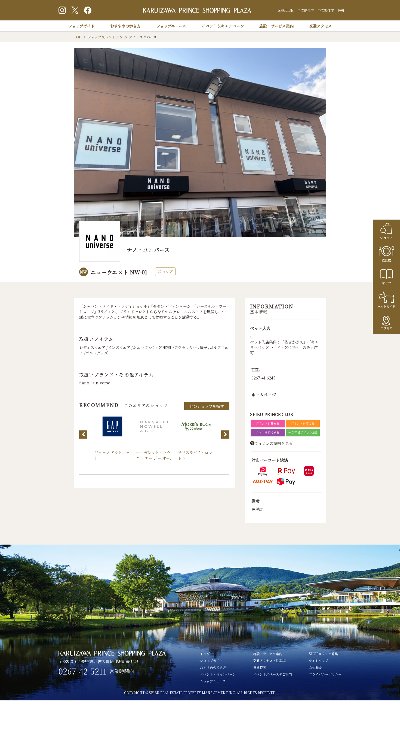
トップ (205, 653)
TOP (77, 37)
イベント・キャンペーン (218, 674)
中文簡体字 (305, 10)
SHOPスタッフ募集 (323, 653)
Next (225, 434)
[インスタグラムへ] (62, 10)
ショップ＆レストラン (105, 37)
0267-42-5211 (83, 671)
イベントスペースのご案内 (272, 674)
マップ (167, 271)
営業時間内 (121, 671)
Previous (83, 434)
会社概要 (315, 667)
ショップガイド (81, 26)
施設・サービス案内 (276, 26)
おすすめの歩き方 (125, 26)
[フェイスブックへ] (87, 10)
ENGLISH (286, 10)
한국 (341, 10)
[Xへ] (75, 10)
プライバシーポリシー (325, 674)
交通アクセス (320, 26)
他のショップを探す (207, 406)
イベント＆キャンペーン (223, 26)
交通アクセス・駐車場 (269, 660)
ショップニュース (171, 26)
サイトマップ (318, 660)
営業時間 (259, 667)
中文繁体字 (326, 10)
